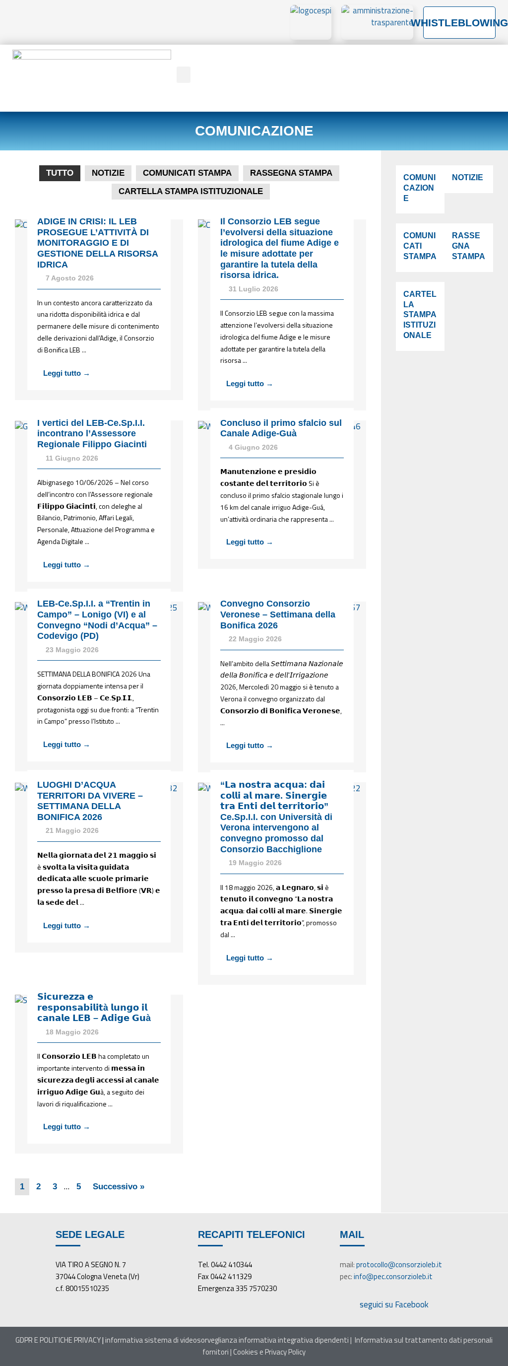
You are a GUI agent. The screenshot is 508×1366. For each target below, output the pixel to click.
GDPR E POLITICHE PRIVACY (58, 1340)
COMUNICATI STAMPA (187, 173)
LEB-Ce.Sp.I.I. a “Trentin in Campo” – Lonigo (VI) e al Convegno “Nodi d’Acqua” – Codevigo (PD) (97, 620)
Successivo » (118, 1186)
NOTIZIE (108, 173)
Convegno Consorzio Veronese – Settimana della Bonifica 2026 (277, 614)
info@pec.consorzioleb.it (393, 1276)
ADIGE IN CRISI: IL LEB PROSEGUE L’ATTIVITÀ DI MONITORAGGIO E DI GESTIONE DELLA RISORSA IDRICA (97, 242)
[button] (183, 75)
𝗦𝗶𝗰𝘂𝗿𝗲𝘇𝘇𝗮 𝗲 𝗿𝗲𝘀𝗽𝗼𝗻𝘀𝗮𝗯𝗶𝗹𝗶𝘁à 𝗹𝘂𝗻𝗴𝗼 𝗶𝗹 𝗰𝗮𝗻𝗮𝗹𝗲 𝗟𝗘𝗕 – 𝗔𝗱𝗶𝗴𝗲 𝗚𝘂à (94, 1007)
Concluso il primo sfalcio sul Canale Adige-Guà (281, 428)
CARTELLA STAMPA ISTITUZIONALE (191, 191)
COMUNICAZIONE (419, 188)
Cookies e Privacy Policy (269, 1352)
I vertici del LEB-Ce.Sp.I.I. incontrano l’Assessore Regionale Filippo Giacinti (92, 433)
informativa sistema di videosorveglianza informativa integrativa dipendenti (227, 1340)
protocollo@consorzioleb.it (399, 1264)
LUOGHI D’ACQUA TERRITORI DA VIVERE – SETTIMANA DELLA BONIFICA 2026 (90, 801)
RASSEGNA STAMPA (291, 173)
